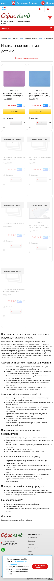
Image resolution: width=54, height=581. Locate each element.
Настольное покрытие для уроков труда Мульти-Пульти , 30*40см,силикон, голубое (39, 95)
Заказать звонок (9, 542)
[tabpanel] (14, 79)
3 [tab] (15, 90)
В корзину (14, 111)
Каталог (5, 29)
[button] (3, 9)
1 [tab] (11, 90)
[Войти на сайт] (48, 9)
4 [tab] (17, 90)
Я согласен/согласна (40, 566)
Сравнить (9, 118)
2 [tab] (13, 90)
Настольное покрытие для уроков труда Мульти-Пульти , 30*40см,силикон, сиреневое (13, 95)
